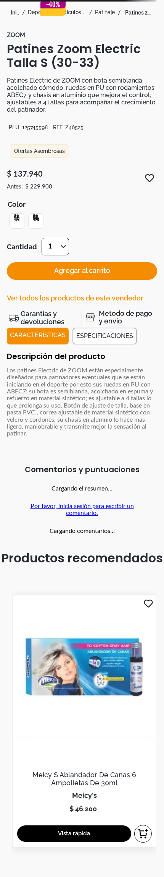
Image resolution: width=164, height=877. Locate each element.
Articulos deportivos (72, 12)
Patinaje (105, 12)
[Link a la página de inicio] (15, 13)
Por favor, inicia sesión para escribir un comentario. (82, 509)
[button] (16, 221)
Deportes (39, 12)
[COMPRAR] (143, 834)
